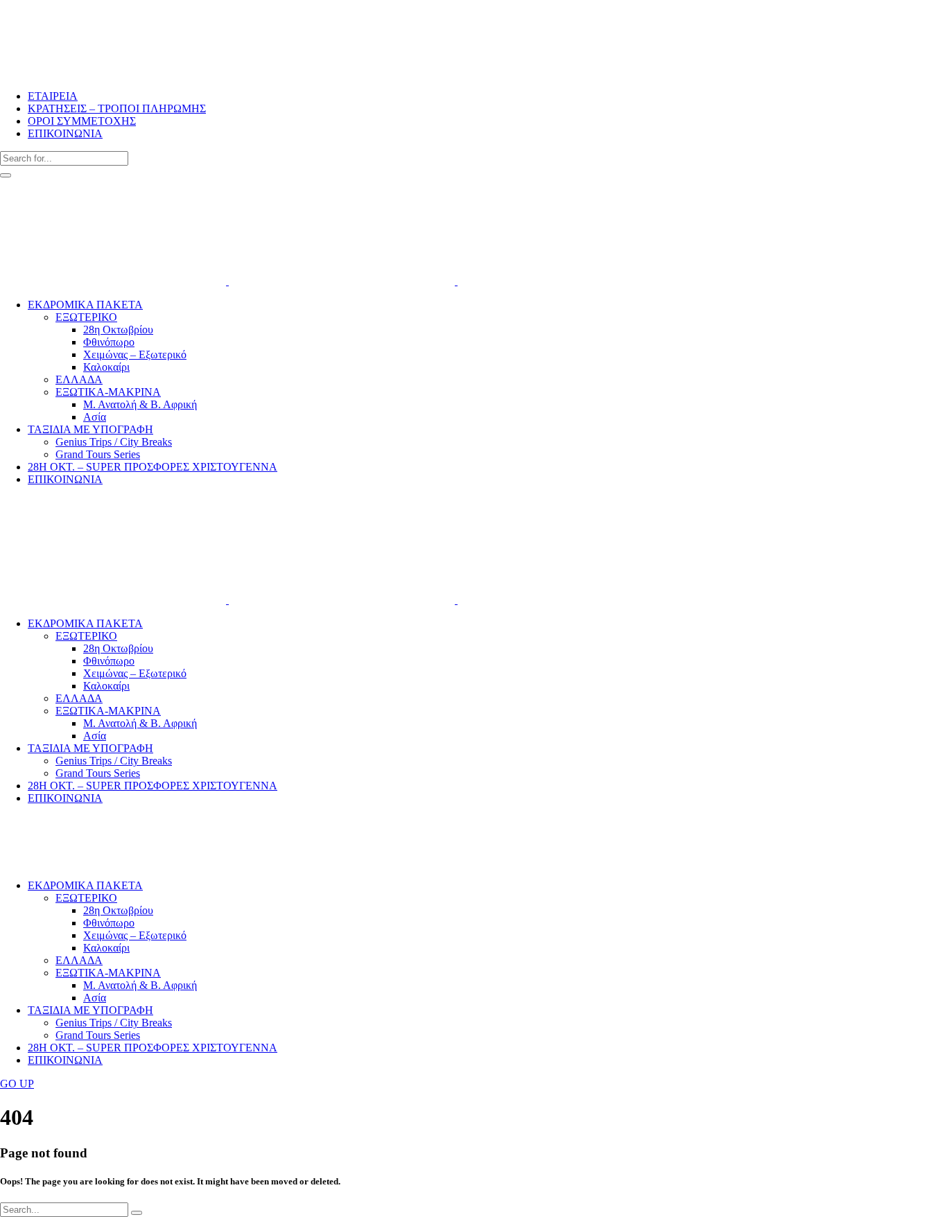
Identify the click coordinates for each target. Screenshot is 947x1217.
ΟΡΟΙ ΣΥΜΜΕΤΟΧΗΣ (82, 121)
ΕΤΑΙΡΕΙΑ (53, 96)
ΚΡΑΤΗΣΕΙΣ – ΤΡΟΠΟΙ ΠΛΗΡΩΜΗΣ (117, 108)
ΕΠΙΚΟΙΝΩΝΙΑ (65, 133)
